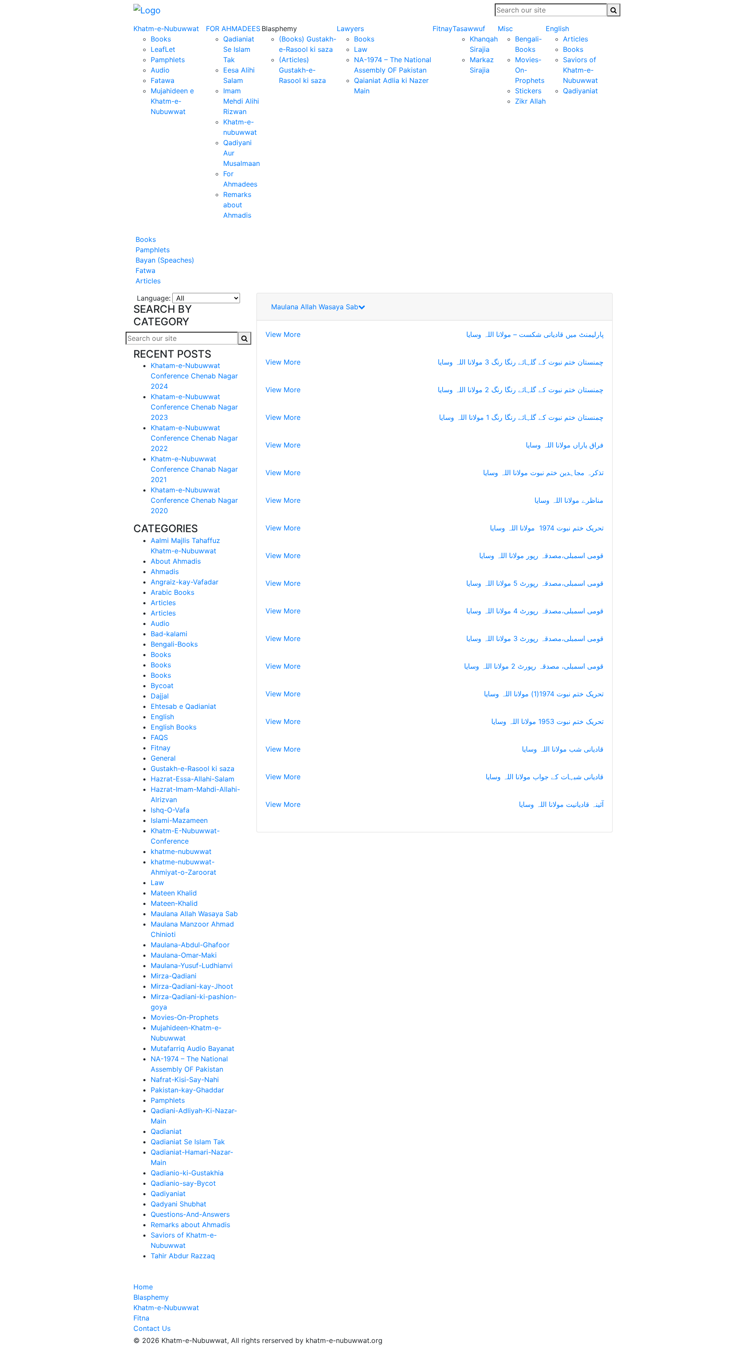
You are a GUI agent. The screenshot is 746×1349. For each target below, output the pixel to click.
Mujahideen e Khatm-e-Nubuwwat (172, 101)
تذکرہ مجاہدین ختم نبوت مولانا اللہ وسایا (543, 472)
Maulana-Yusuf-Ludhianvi (192, 965)
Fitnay (442, 28)
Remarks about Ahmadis (237, 204)
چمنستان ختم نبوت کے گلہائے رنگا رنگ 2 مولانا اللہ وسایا (521, 389)
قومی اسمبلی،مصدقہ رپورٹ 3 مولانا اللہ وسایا (535, 638)
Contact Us (152, 1328)
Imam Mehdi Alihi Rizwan (241, 101)
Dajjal (160, 696)
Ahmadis (165, 571)
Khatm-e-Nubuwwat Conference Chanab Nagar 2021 (194, 469)
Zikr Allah (530, 101)
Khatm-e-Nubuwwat (166, 28)
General (163, 758)
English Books (173, 727)
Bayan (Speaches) (163, 260)
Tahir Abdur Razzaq (183, 1255)
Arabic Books (172, 592)
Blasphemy (151, 1297)
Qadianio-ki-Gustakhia (187, 1172)
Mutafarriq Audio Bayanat (192, 1048)
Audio (160, 70)
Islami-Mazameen (179, 820)
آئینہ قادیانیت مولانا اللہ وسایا (561, 804)
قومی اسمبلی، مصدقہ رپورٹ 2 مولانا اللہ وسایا (534, 666)
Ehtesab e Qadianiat (183, 706)
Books (161, 39)
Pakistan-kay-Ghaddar (187, 1090)
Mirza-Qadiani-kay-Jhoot (192, 986)
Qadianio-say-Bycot (183, 1183)
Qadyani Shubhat (178, 1204)
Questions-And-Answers (190, 1214)
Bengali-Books (174, 644)
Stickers (528, 90)
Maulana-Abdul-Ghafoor (190, 944)
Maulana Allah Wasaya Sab (194, 913)
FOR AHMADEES (233, 28)
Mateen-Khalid (174, 903)
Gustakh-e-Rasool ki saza (192, 768)
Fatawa (162, 80)
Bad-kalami (169, 633)
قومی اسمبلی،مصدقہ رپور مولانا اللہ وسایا (541, 555)
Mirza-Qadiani (173, 975)
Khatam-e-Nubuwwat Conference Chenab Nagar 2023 (194, 407)
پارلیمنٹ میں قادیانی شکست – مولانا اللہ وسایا (535, 334)
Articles (575, 39)
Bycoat (162, 685)
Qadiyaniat (580, 90)
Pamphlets (168, 59)
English (557, 28)
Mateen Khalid (174, 893)
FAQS (159, 737)
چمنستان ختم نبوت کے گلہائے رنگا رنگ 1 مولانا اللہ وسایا (521, 417)
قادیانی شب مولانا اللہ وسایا (563, 749)
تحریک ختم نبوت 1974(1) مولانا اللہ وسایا (544, 693)
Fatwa (144, 270)
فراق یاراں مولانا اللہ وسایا (565, 445)
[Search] (613, 9)
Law (360, 49)
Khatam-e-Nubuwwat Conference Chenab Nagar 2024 (194, 375)
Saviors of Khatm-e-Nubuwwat (580, 70)
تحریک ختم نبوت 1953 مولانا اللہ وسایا (547, 721)
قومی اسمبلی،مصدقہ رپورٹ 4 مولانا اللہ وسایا (535, 610)
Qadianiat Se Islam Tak (238, 49)
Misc (505, 28)
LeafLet (163, 49)
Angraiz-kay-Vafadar (184, 582)
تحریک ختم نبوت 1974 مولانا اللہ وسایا (547, 528)
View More (283, 334)
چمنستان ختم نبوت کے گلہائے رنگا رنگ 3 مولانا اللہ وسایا (521, 362)
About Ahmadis (176, 561)
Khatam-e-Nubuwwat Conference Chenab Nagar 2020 (194, 500)
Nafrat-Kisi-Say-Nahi (185, 1079)
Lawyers (350, 28)
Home (143, 1286)
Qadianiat (166, 1131)
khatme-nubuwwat (181, 851)
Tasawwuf (468, 28)
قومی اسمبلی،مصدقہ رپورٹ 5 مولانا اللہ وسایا (535, 583)
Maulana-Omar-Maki (184, 955)
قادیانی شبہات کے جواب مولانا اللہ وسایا (545, 776)
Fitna (141, 1318)
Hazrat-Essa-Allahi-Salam (192, 778)
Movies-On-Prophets (184, 1017)
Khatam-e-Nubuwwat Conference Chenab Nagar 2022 (194, 438)
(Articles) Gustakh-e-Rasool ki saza (302, 70)
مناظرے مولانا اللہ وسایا (569, 500)
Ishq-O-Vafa (170, 810)
